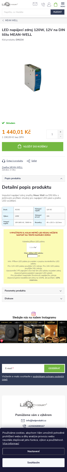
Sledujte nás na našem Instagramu (34, 317)
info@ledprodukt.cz (36, 420)
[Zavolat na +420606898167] (43, 4)
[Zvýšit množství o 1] (60, 132)
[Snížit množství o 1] (60, 136)
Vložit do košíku (35, 146)
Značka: (12, 167)
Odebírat (54, 368)
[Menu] (62, 4)
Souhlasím (33, 462)
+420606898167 (36, 426)
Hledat (57, 12)
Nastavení (33, 451)
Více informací (10, 443)
